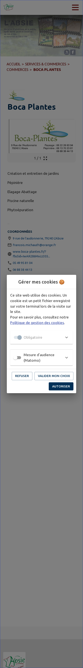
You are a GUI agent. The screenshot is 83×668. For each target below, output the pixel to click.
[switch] (15, 358)
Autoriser (61, 386)
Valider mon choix (54, 376)
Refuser (22, 376)
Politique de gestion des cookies (37, 323)
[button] (41, 337)
